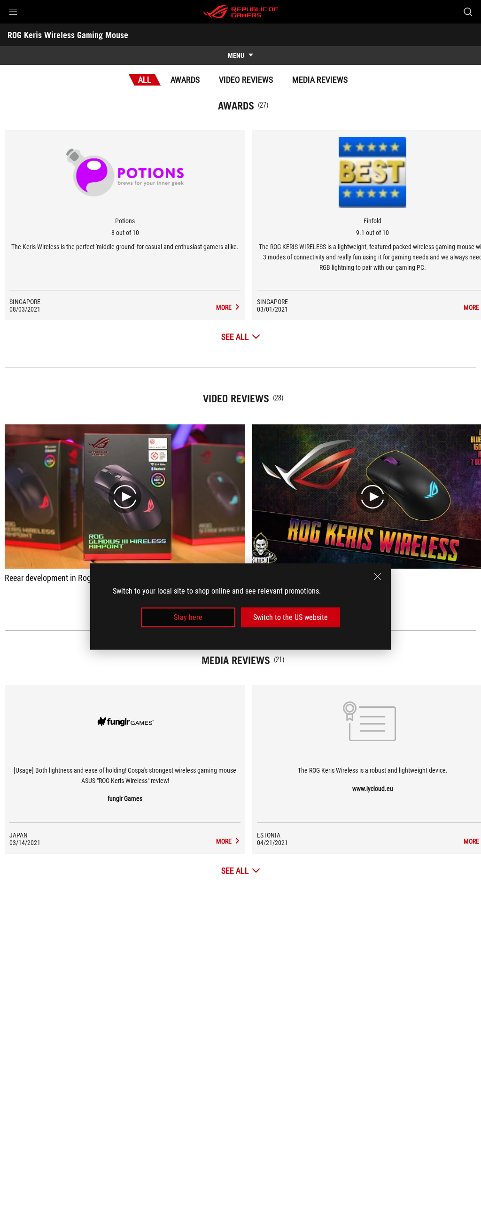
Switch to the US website (290, 617)
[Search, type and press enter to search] (467, 11)
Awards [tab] (185, 80)
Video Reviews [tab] (246, 80)
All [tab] (144, 80)
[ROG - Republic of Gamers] (240, 12)
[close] (377, 576)
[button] (13, 11)
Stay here (188, 617)
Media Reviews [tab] (320, 80)
